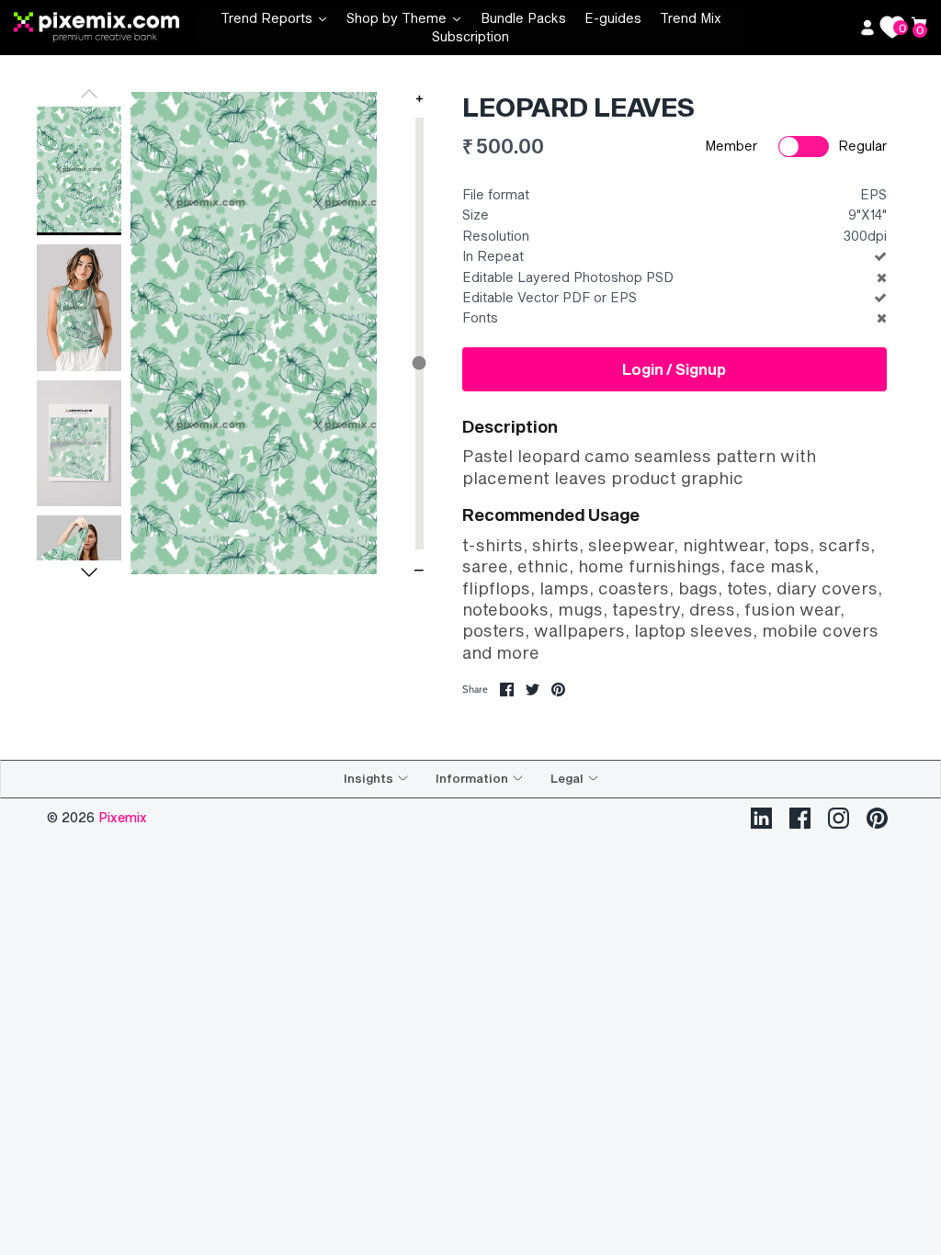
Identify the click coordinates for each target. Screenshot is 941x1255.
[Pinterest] (877, 818)
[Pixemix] (105, 28)
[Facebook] (800, 818)
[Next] (89, 572)
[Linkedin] (761, 818)
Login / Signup (674, 369)
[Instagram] (838, 818)
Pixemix (122, 817)
